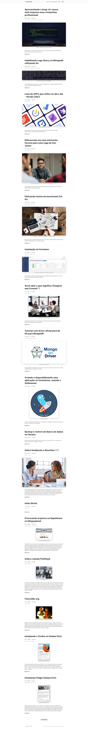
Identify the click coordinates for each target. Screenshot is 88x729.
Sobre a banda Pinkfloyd (37, 559)
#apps (29, 101)
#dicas (26, 101)
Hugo (52, 726)
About (47, 1)
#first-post (27, 508)
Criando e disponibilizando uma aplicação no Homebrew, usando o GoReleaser (43, 380)
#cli (25, 19)
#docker (26, 254)
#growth (26, 455)
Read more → (27, 54)
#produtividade (38, 19)
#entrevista (30, 150)
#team (26, 293)
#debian (32, 641)
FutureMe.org (32, 598)
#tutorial (29, 204)
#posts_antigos (35, 525)
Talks (59, 1)
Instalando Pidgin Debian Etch (40, 677)
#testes (33, 204)
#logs (36, 68)
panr (62, 726)
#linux (29, 641)
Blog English (54, 1)
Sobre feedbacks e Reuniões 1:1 (42, 450)
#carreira (28, 19)
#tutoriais (29, 525)
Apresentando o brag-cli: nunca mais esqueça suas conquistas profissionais (41, 12)
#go (31, 19)
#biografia (30, 563)
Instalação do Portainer (37, 249)
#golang (33, 19)
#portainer (30, 254)
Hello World (31, 503)
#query (38, 68)
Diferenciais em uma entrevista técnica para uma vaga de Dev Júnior (41, 143)
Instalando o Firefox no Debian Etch (43, 636)
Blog (50, 1)
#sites (29, 603)
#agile (29, 293)
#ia (42, 19)
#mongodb (27, 68)
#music (26, 563)
